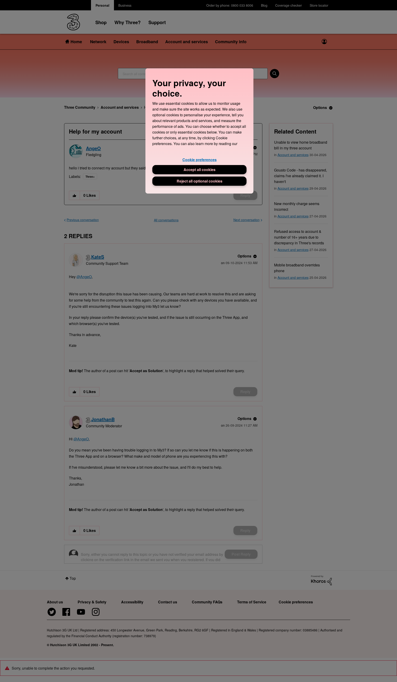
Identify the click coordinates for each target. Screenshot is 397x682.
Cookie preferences (199, 159)
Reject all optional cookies (199, 181)
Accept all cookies (200, 169)
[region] (199, 131)
